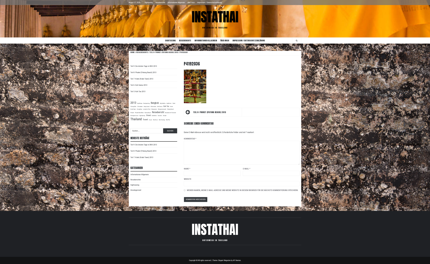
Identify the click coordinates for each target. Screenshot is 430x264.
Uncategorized (135, 190)
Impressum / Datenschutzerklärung (209, 2)
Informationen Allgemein (176, 2)
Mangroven (154, 109)
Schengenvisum (134, 115)
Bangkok (155, 102)
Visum (150, 120)
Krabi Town (133, 109)
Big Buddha (163, 103)
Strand (148, 115)
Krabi (171, 106)
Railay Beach (148, 112)
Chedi (173, 103)
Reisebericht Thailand (170, 112)
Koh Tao (166, 106)
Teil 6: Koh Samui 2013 (138, 85)
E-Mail (246, 169)
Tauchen (160, 115)
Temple (164, 115)
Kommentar (190, 138)
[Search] (297, 40)
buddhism (169, 103)
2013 (133, 102)
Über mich (191, 2)
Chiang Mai (133, 106)
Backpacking (146, 103)
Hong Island (146, 106)
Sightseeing (149, 2)
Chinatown (140, 106)
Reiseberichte (160, 2)
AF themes (237, 260)
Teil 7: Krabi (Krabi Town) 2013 (141, 79)
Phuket (132, 112)
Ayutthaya (139, 103)
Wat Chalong (162, 120)
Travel (145, 119)
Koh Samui (159, 106)
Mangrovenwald (162, 109)
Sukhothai (154, 115)
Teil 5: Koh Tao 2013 (137, 91)
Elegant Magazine (224, 260)
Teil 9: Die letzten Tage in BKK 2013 (143, 66)
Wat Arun (155, 120)
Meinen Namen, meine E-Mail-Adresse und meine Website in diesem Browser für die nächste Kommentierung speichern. (242, 190)
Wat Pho (168, 120)
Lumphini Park (146, 109)
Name (187, 169)
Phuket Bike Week (139, 112)
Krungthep (139, 109)
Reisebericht (158, 112)
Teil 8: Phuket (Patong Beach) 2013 (209, 112)
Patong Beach (170, 109)
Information (153, 106)
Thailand (136, 119)
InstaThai (215, 16)
